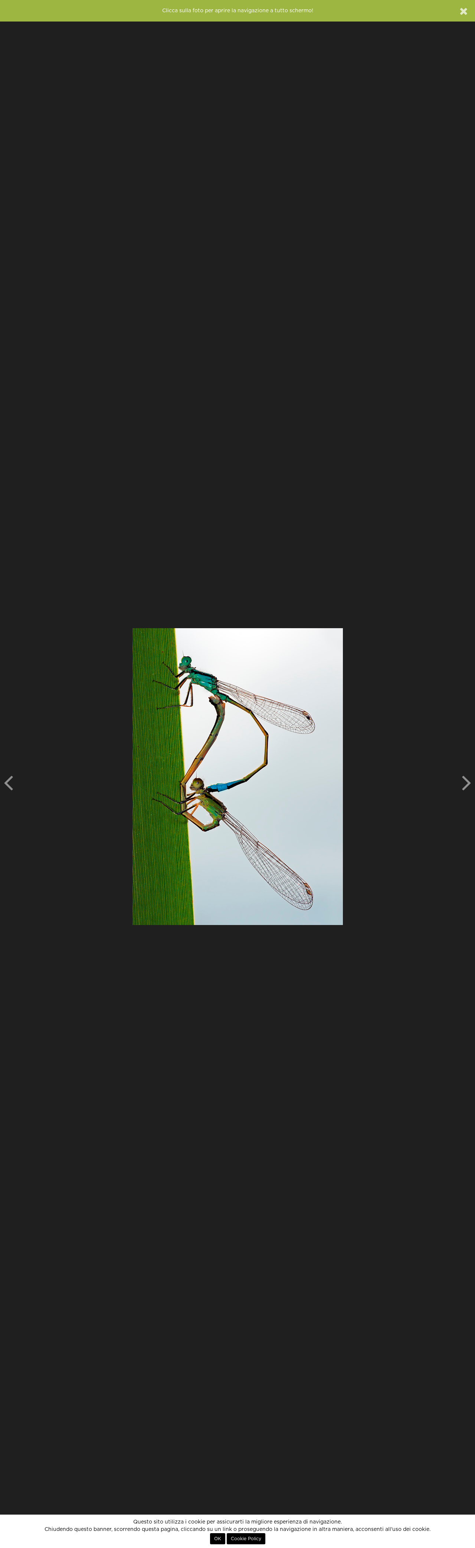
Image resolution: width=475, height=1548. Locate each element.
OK (217, 1538)
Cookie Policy (246, 1538)
